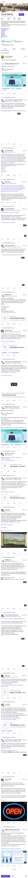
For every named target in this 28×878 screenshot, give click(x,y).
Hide (24, 75)
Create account (5, 876)
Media (14, 49)
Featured (23, 49)
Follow (21, 14)
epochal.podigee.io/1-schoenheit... (8, 372)
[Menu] (26, 14)
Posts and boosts (5, 52)
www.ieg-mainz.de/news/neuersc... (19, 110)
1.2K (8, 19)
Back (4, 1)
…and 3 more (4, 90)
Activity (5, 49)
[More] (26, 93)
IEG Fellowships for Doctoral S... (8, 491)
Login (12, 876)
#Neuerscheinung (5, 103)
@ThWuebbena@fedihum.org (6, 15)
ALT (24, 85)
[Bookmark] (20, 93)
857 (2, 19)
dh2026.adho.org (14, 750)
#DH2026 (3, 746)
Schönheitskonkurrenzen (6, 375)
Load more (14, 869)
